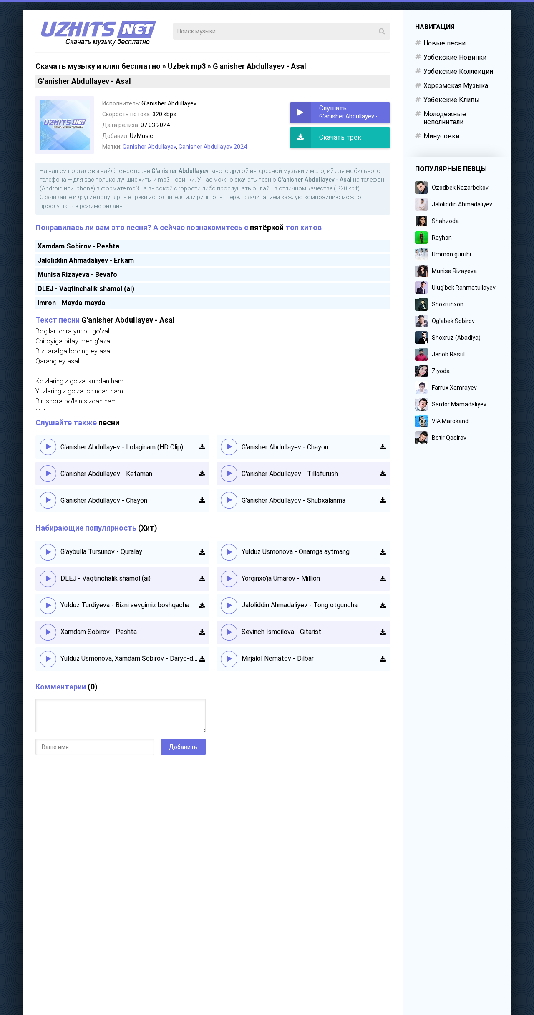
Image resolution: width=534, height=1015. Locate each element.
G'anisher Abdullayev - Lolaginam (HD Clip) (121, 447)
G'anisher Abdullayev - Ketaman (106, 474)
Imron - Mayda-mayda (71, 303)
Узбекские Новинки (454, 57)
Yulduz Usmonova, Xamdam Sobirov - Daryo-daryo (129, 658)
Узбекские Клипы (451, 100)
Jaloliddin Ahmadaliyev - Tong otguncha (300, 605)
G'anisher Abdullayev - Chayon (103, 500)
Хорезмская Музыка (455, 86)
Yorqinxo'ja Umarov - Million (281, 578)
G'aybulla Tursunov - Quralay (101, 552)
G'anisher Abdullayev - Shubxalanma (293, 500)
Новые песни (444, 43)
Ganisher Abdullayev (149, 146)
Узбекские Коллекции (458, 71)
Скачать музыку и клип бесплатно (98, 66)
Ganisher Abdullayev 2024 (213, 146)
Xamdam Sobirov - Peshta (78, 246)
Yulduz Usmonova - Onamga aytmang (296, 552)
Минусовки (441, 136)
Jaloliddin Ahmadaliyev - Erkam (86, 260)
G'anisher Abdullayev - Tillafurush (290, 474)
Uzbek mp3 (187, 66)
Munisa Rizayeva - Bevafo (77, 274)
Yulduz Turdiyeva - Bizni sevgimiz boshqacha (124, 605)
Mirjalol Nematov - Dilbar (278, 658)
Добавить (183, 747)
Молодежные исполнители (444, 118)
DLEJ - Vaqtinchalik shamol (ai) (86, 289)
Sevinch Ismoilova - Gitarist (281, 632)
